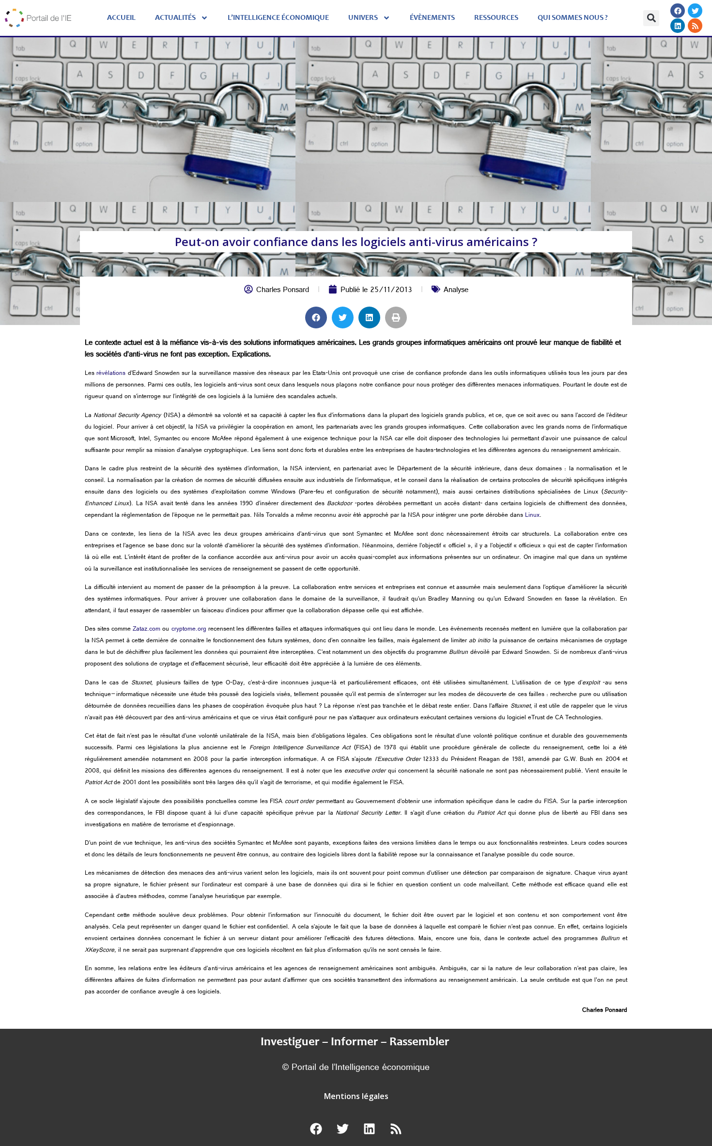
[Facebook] (677, 10)
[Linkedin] (677, 25)
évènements (432, 18)
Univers (363, 18)
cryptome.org (188, 629)
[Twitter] (695, 10)
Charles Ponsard (282, 290)
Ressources (496, 18)
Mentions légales (356, 1096)
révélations (110, 374)
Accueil (121, 18)
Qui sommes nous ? (573, 18)
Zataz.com (146, 629)
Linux (532, 516)
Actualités (175, 18)
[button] (651, 18)
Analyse (456, 290)
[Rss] (695, 25)
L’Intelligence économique (278, 18)
